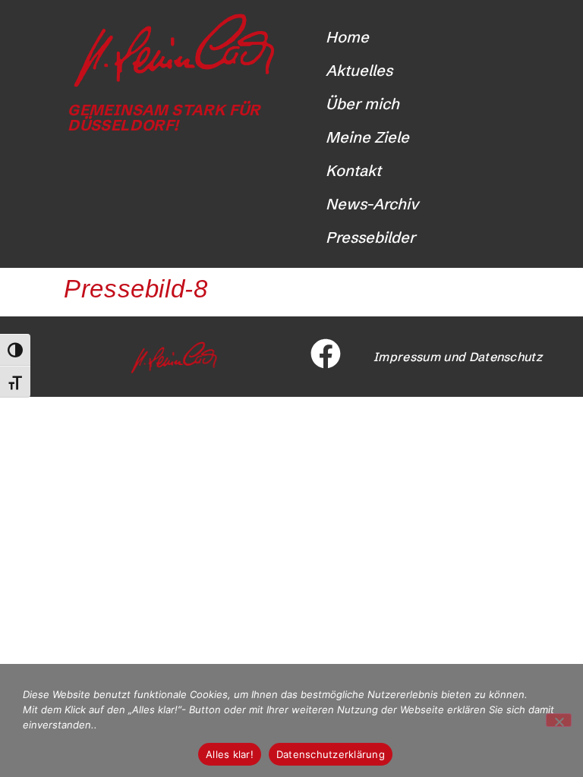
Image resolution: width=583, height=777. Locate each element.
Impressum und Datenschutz (457, 356)
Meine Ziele (367, 136)
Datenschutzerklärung (330, 754)
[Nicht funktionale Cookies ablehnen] (559, 720)
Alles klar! (230, 754)
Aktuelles (359, 70)
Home (347, 36)
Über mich (362, 103)
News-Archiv (372, 203)
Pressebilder (370, 237)
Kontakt (353, 170)
